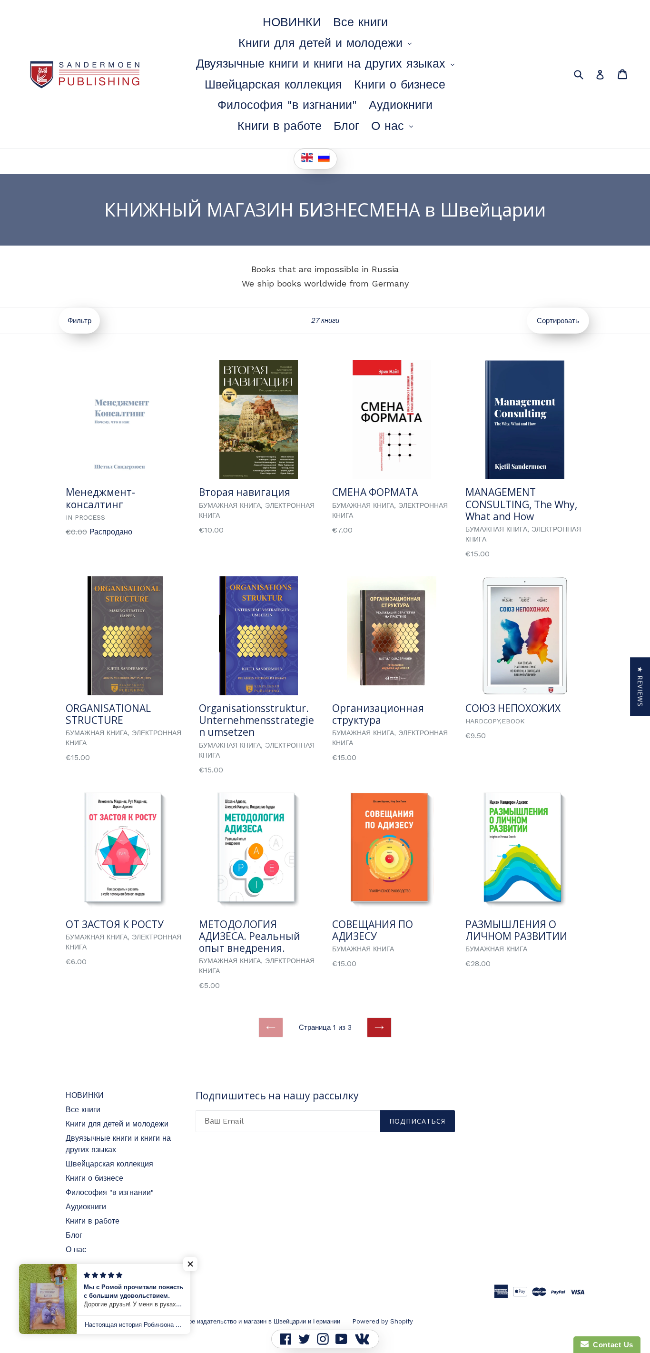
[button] (190, 1264)
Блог (346, 126)
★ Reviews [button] (640, 686)
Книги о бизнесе (399, 84)
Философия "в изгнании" (287, 105)
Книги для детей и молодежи (327, 43)
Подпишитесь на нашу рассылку (277, 1096)
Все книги (360, 22)
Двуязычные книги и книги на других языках (327, 63)
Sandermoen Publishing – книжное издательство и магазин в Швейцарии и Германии (215, 1321)
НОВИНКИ (292, 22)
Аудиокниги (401, 105)
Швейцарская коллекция (273, 84)
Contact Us (611, 1345)
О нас (394, 126)
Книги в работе (279, 126)
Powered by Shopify (382, 1321)
